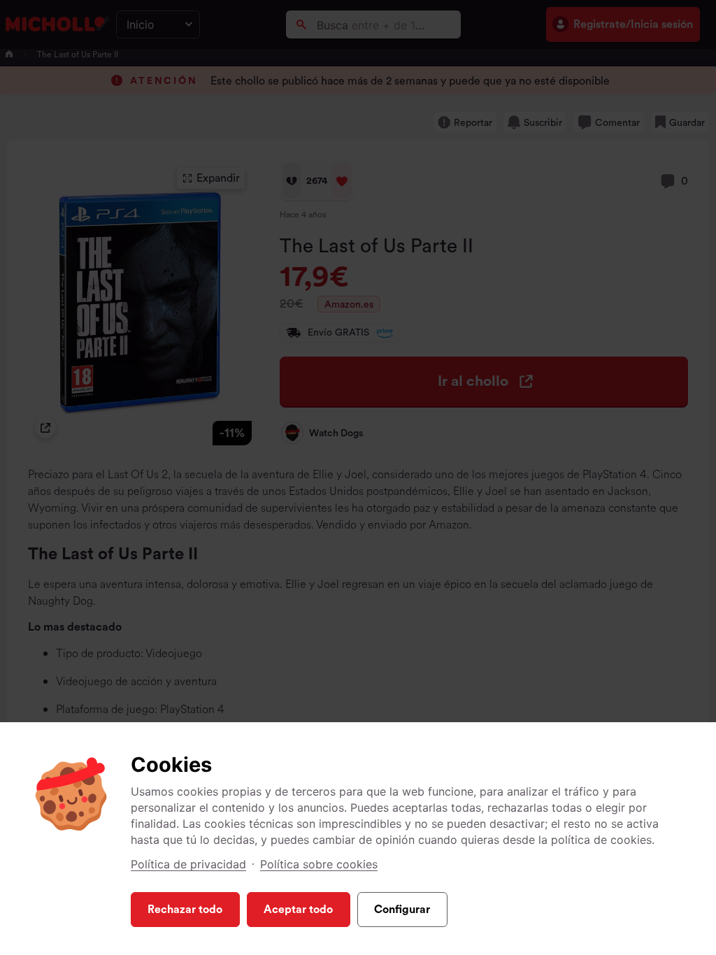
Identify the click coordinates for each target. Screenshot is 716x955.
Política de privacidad (188, 864)
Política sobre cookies (319, 864)
